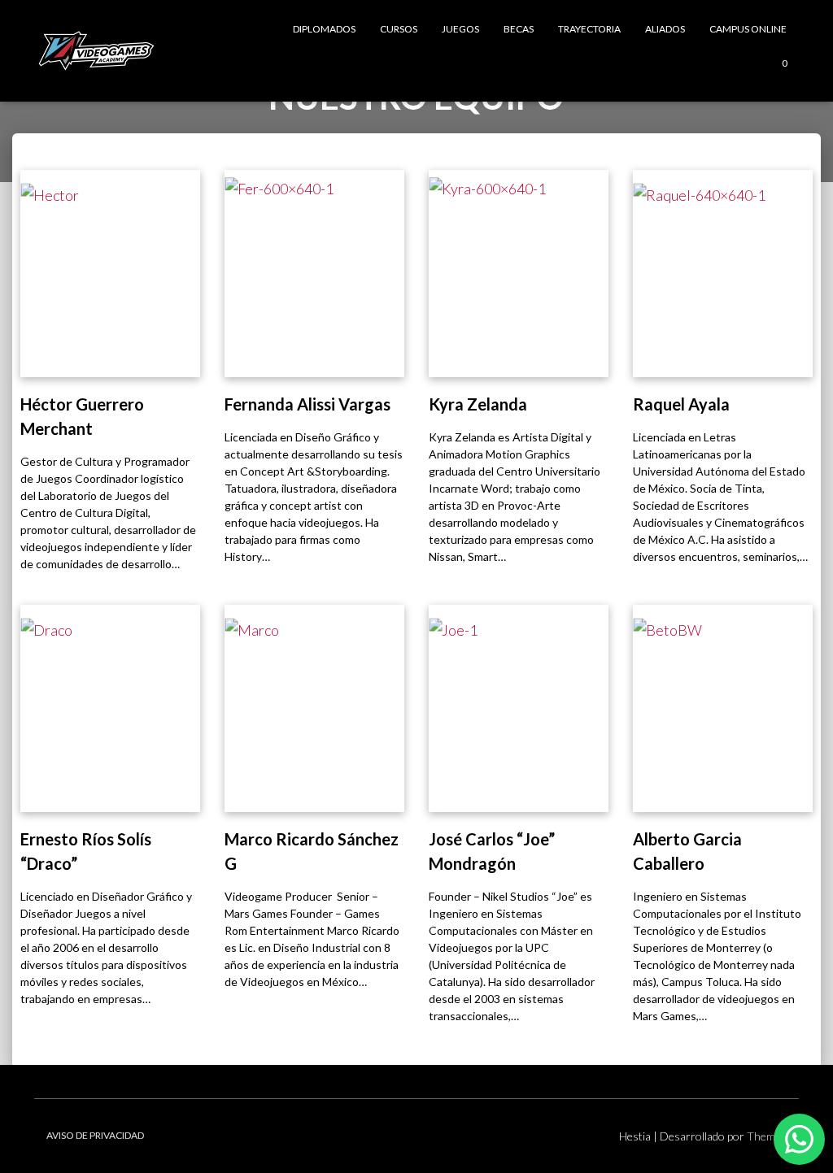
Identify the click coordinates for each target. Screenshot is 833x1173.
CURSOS (398, 29)
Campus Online (748, 29)
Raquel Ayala (681, 404)
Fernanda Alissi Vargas (307, 404)
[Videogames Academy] (96, 51)
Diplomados (324, 29)
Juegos (460, 29)
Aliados (665, 29)
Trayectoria (589, 29)
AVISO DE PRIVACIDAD (95, 1135)
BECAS (519, 29)
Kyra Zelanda (478, 404)
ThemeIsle (773, 1136)
